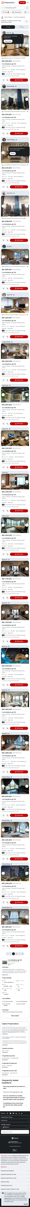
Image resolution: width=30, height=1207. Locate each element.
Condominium (24, 1029)
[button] (2, 17)
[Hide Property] (23, 91)
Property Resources (6, 1185)
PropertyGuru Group (6, 1117)
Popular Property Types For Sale (10, 1189)
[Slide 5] (16, 161)
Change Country (5, 1124)
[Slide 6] (17, 54)
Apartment (4, 1031)
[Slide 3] (13, 54)
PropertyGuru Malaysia (7, 1171)
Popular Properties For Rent (8, 1178)
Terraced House (16, 1029)
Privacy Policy (7, 1198)
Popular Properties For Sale (8, 1174)
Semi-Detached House (13, 1031)
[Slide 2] (12, 54)
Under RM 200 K (6, 1058)
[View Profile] (15, 32)
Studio (3, 1065)
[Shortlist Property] (26, 38)
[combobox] (14, 8)
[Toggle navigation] (27, 2)
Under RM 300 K (14, 1058)
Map (23, 27)
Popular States (5, 1182)
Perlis (3, 1050)
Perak (7, 1050)
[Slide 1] (11, 54)
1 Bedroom (9, 1065)
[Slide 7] (18, 54)
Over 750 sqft (5, 1073)
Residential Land (12, 1032)
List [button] (9, 27)
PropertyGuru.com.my (6, 1155)
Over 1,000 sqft (13, 1073)
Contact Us (4, 1120)
